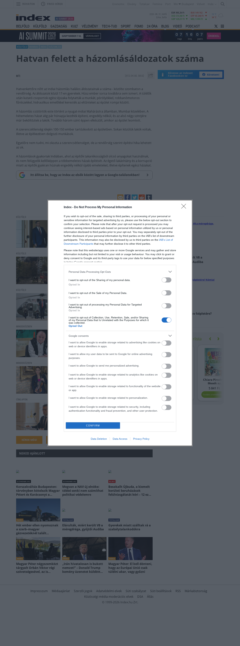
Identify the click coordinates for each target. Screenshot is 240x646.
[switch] (166, 279)
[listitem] (120, 272)
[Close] (184, 207)
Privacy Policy (141, 438)
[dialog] (120, 323)
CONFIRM (93, 425)
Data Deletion (99, 438)
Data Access (120, 438)
